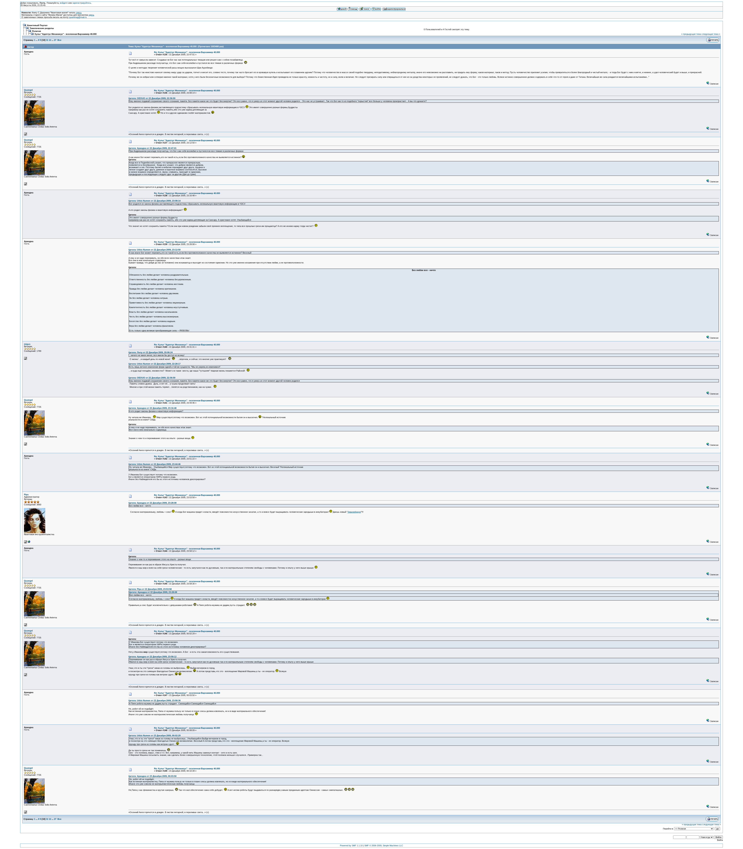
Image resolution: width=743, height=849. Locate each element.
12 (50, 40)
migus (27, 344)
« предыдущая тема (691, 34)
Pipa (26, 494)
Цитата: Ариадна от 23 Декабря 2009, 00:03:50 (152, 776)
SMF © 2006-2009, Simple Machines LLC (383, 845)
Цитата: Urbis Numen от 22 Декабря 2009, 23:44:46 (154, 464)
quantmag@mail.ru (78, 17)
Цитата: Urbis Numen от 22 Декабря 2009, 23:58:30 (154, 700)
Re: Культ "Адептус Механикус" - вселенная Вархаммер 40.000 (187, 52)
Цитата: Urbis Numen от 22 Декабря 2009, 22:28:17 (154, 364)
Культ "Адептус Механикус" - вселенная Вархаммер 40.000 (66, 34)
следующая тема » (711, 34)
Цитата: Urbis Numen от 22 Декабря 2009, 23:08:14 (154, 201)
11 (47, 40)
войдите (64, 3)
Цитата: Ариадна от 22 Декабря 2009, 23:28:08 (152, 503)
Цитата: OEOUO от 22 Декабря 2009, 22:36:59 (151, 98)
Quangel (28, 90)
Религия (36, 31)
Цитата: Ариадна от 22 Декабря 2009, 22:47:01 (152, 148)
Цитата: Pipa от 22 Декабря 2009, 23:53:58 (150, 589)
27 (55, 40)
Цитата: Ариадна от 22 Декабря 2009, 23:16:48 (152, 408)
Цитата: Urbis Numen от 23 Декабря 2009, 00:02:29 (154, 735)
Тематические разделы (42, 28)
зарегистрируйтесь (81, 3)
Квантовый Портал (37, 25)
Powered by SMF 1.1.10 (351, 845)
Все (59, 40)
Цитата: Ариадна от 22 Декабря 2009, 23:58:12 (152, 656)
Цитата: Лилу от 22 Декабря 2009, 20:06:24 (150, 352)
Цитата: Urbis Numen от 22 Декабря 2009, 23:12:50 (154, 250)
